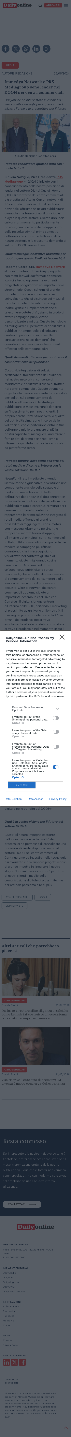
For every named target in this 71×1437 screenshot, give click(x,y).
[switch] (56, 718)
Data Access (35, 798)
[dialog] (35, 718)
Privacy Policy (57, 798)
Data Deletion (13, 798)
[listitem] (35, 708)
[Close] (63, 638)
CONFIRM (22, 785)
